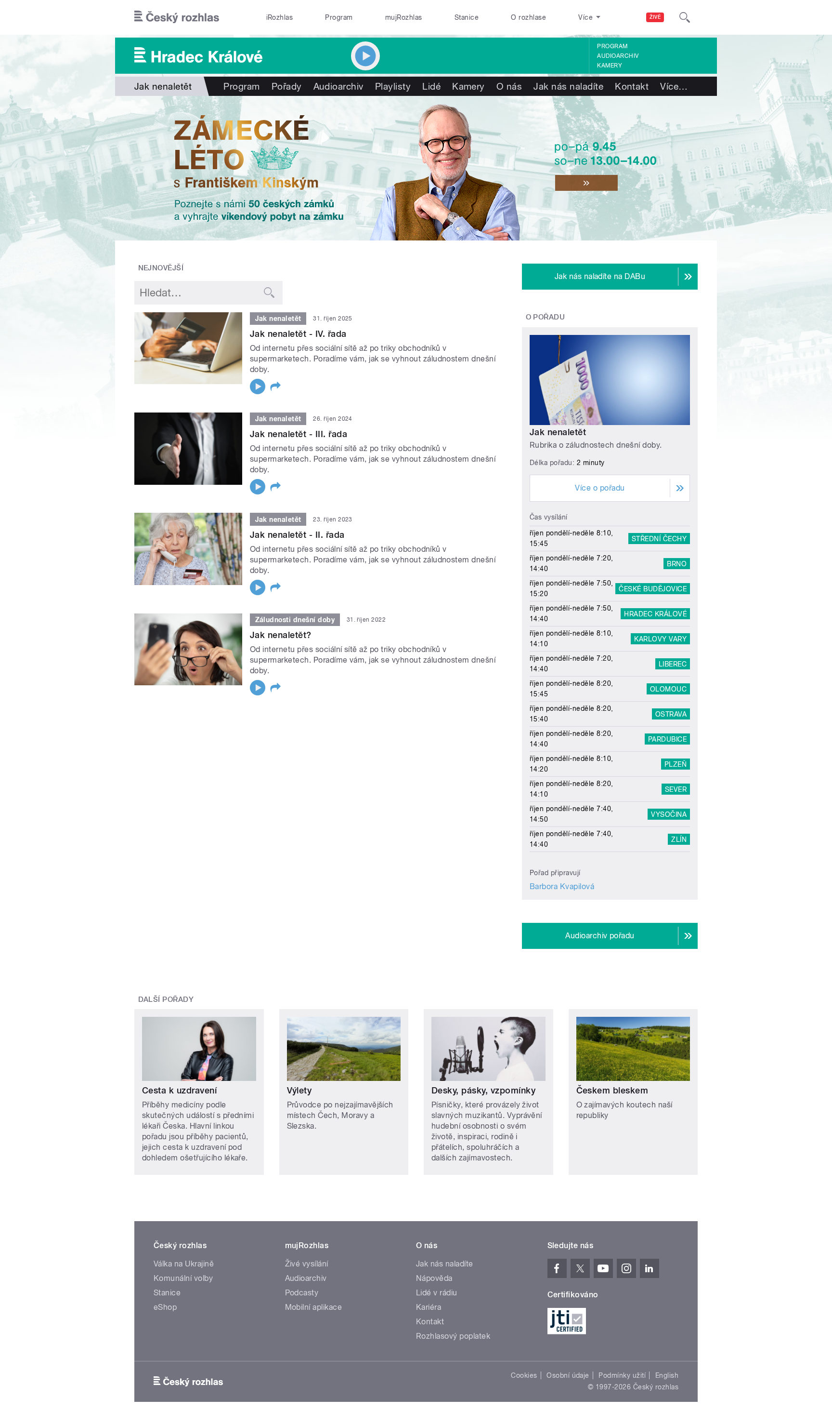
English (666, 1375)
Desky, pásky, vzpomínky (483, 1090)
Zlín (679, 839)
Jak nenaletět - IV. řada (298, 334)
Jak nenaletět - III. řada (298, 434)
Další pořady (166, 999)
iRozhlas (279, 17)
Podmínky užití (622, 1375)
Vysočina (669, 814)
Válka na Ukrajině (184, 1263)
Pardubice (667, 739)
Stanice (467, 17)
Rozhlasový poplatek (453, 1336)
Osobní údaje (567, 1375)
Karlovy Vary (660, 638)
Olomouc (668, 689)
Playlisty (393, 86)
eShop (165, 1307)
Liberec (673, 663)
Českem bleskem (612, 1090)
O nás (509, 86)
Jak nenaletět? (281, 635)
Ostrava (671, 714)
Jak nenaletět (558, 432)
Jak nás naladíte (568, 86)
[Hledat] (685, 17)
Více (674, 86)
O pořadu (545, 317)
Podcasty (302, 1292)
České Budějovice (653, 588)
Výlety (299, 1090)
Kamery (609, 65)
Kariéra (428, 1307)
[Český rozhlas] (176, 17)
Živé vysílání (306, 1263)
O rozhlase (528, 17)
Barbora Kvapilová (562, 886)
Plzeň (675, 764)
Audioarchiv (617, 56)
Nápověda (434, 1278)
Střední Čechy (659, 538)
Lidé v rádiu (436, 1292)
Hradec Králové (655, 613)
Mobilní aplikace (313, 1307)
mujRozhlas (403, 17)
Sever (676, 789)
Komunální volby (183, 1278)
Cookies (524, 1375)
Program (338, 17)
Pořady (287, 86)
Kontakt (632, 86)
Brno (677, 563)
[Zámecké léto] (416, 168)
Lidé (431, 86)
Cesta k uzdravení (179, 1090)
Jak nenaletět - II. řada (297, 535)
